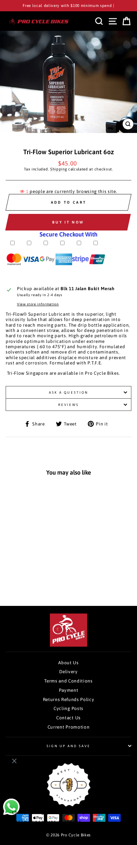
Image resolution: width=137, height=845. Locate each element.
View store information (38, 304)
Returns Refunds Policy (68, 699)
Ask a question (68, 392)
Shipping (58, 169)
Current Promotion (69, 727)
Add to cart (32, 578)
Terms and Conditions (68, 680)
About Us (68, 662)
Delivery (68, 671)
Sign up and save (69, 746)
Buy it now (68, 222)
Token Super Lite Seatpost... (49, 822)
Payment (68, 690)
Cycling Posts (68, 708)
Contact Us (68, 717)
